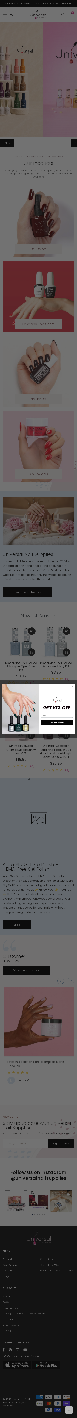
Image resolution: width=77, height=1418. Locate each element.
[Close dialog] (72, 686)
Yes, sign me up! (57, 722)
